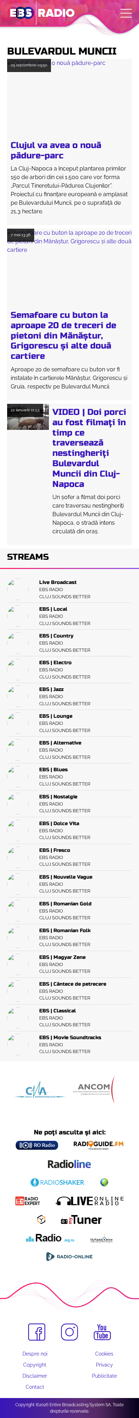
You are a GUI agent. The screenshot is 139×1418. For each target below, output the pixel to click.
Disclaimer (34, 1376)
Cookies (104, 1354)
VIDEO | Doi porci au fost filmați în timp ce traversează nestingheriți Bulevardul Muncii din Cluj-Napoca (89, 448)
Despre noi (34, 1354)
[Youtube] (102, 1332)
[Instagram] (69, 1332)
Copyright (34, 1365)
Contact (35, 1387)
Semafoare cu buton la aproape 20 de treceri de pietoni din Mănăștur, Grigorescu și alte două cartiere (63, 335)
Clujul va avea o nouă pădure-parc (56, 150)
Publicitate (104, 1376)
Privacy (104, 1365)
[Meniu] (126, 13)
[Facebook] (36, 1332)
